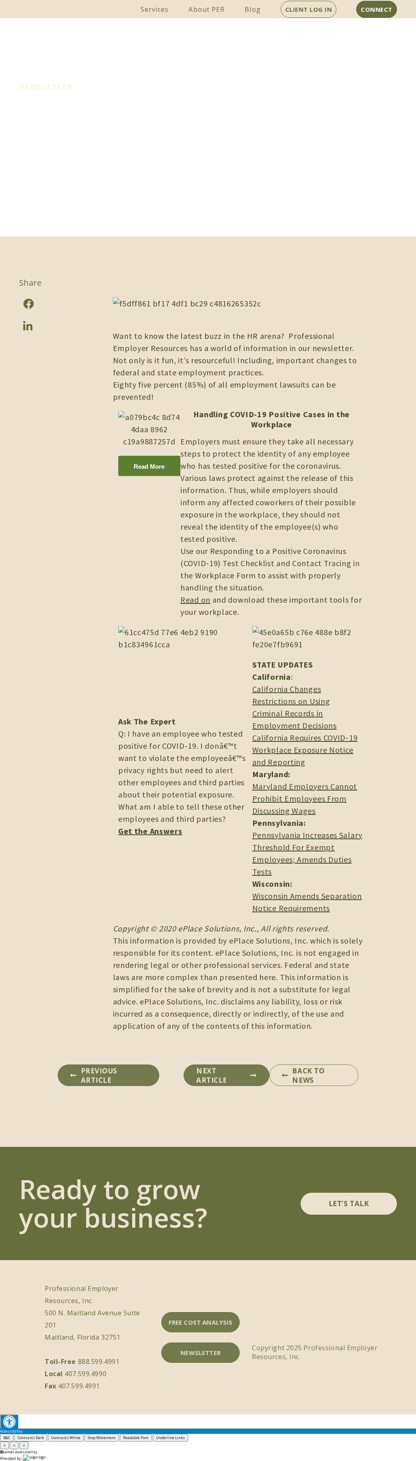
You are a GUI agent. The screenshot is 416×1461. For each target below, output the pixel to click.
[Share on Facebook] (51, 303)
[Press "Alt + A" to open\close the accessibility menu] (9, 1421)
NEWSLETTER (200, 1353)
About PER (206, 9)
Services (155, 9)
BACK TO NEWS (308, 1075)
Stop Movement (102, 1437)
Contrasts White (65, 1437)
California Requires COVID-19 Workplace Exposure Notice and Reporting (305, 750)
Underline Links (170, 1437)
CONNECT (376, 9)
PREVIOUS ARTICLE (99, 1075)
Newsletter (46, 86)
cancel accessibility (20, 1452)
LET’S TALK (349, 1203)
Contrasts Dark (30, 1437)
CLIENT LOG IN (308, 9)
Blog (252, 9)
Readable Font (136, 1437)
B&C (6, 1437)
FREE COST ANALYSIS (201, 1322)
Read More (149, 466)
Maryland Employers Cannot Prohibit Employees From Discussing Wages (305, 798)
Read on (195, 600)
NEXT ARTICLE (211, 1075)
